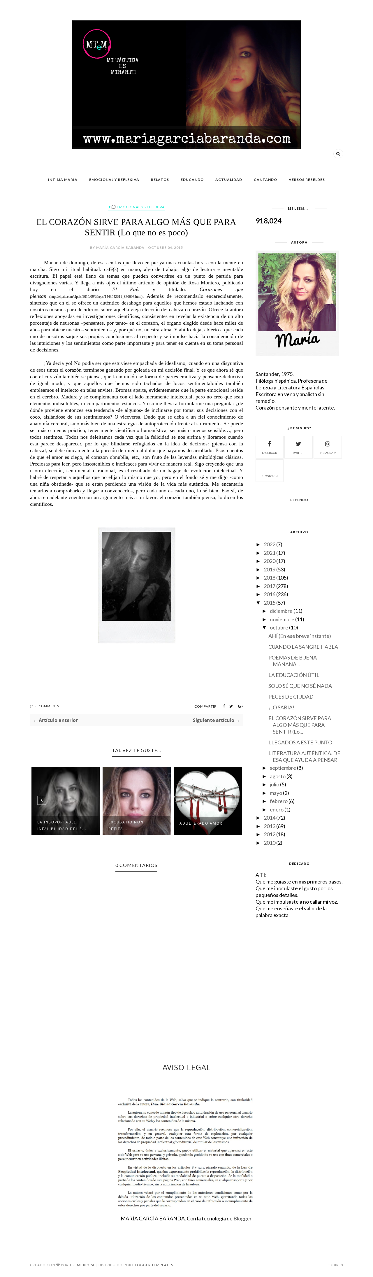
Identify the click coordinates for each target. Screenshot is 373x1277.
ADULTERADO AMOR (201, 823)
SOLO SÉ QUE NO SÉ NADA (300, 686)
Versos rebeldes (307, 179)
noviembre (282, 619)
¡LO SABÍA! (281, 707)
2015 (269, 602)
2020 (269, 561)
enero (277, 809)
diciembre (281, 611)
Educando (192, 179)
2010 (269, 842)
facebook (269, 452)
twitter (299, 452)
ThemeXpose (82, 1265)
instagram (327, 452)
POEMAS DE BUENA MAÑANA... (292, 660)
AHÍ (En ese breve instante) (299, 636)
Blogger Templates (152, 1265)
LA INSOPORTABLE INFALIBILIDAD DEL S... (62, 825)
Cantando (265, 179)
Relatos (160, 179)
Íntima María (63, 179)
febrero (279, 801)
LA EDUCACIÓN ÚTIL (293, 675)
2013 (269, 826)
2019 (269, 569)
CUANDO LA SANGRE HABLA (303, 646)
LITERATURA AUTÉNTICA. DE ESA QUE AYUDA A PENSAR (304, 756)
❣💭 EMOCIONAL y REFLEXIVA (136, 207)
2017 (269, 586)
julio (274, 784)
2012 (269, 834)
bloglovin (269, 476)
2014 (269, 817)
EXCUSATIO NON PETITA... (126, 825)
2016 (269, 594)
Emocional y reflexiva (114, 179)
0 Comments (47, 706)
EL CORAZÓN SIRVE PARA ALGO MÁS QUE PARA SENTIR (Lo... (299, 725)
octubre (279, 627)
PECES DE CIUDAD (291, 696)
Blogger (242, 1218)
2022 (269, 544)
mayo (276, 793)
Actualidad (228, 179)
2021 (269, 553)
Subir (333, 1265)
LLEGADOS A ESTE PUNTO (300, 742)
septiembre (283, 768)
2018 (269, 577)
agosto (278, 776)
